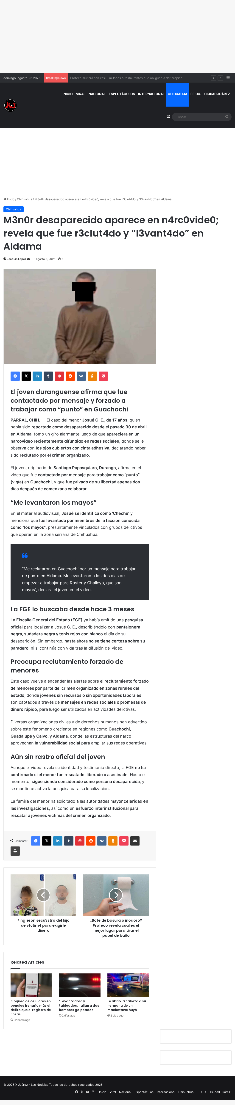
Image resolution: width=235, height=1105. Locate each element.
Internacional (151, 94)
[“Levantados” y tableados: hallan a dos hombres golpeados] (80, 985)
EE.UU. (195, 94)
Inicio (68, 94)
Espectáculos (122, 94)
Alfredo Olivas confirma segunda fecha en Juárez (105, 78)
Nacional (97, 94)
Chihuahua (177, 94)
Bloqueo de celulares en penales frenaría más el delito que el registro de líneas (31, 1008)
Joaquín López (16, 259)
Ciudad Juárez (217, 94)
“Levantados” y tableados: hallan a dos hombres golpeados (79, 1005)
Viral (80, 94)
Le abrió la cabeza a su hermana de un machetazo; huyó (126, 1005)
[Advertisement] (117, 37)
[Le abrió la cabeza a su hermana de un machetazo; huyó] (128, 985)
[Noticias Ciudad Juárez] (10, 105)
